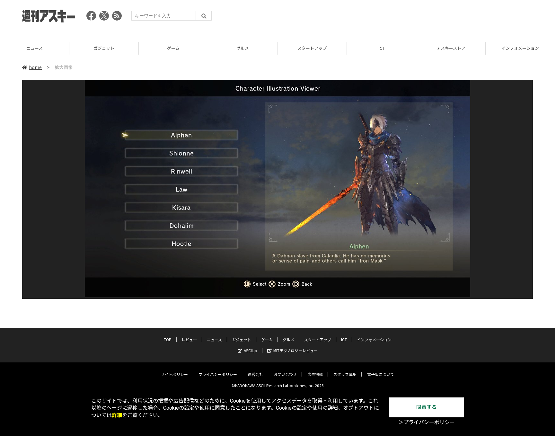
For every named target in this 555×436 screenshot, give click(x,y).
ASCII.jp (250, 350)
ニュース (34, 48)
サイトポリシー (174, 374)
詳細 (117, 415)
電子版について (380, 374)
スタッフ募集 (345, 374)
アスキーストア (450, 48)
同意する (426, 407)
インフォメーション (520, 48)
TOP (168, 339)
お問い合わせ (285, 374)
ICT (381, 48)
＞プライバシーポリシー (426, 422)
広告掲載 (315, 374)
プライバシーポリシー (217, 374)
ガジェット (103, 48)
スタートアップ (312, 48)
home (35, 67)
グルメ (242, 48)
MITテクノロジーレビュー (295, 350)
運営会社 (255, 374)
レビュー (189, 339)
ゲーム (173, 48)
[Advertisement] (416, 17)
